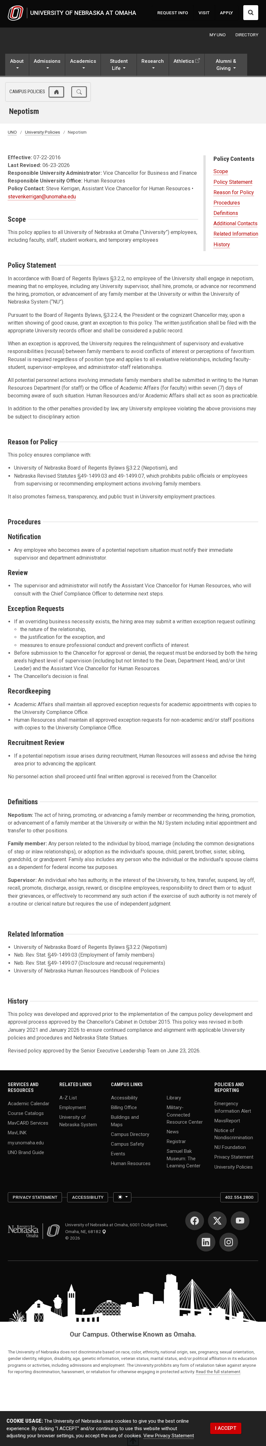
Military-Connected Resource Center (185, 1115)
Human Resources (131, 1163)
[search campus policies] (79, 92)
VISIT (204, 12)
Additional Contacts (235, 223)
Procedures (226, 203)
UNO (12, 132)
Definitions (225, 213)
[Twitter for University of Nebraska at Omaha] (217, 1220)
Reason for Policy (233, 192)
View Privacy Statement (168, 1436)
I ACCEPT (225, 1428)
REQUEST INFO (172, 12)
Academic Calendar (28, 1104)
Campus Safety (127, 1144)
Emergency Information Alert (232, 1107)
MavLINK (17, 1133)
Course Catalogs (26, 1113)
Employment (72, 1107)
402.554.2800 (239, 1197)
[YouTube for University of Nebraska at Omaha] (240, 1220)
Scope (220, 171)
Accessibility (124, 1098)
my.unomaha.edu (26, 1142)
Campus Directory (130, 1134)
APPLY (226, 12)
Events (118, 1154)
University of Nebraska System (78, 1120)
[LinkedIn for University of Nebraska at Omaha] (206, 1242)
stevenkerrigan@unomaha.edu (42, 197)
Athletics (184, 61)
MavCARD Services (28, 1123)
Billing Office (124, 1107)
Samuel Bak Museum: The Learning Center (183, 1158)
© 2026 (73, 1237)
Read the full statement (218, 1371)
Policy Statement (232, 182)
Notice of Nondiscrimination (233, 1133)
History (221, 244)
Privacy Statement (233, 1157)
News (173, 1132)
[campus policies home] (56, 92)
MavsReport (227, 1120)
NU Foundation (230, 1147)
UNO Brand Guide (26, 1152)
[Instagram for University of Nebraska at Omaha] (228, 1242)
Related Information (235, 234)
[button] (17, 65)
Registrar (176, 1141)
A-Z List (68, 1098)
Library (174, 1098)
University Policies (42, 132)
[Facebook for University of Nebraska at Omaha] (194, 1220)
